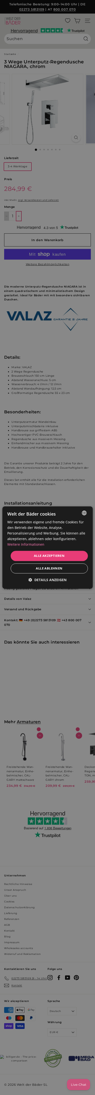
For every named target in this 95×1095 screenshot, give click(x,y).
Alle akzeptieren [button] (49, 556)
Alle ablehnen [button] (49, 568)
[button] (47, 580)
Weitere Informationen (25, 544)
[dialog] (47, 547)
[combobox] (84, 512)
